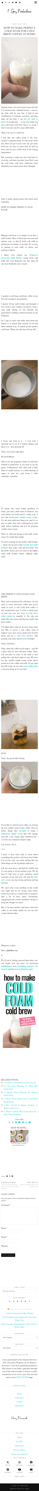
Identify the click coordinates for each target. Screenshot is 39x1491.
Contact (19, 1401)
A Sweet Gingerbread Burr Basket (19, 1313)
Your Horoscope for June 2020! (29, 1184)
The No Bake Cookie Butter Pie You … (19, 1144)
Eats (25, 24)
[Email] (30, 1122)
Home (19, 1393)
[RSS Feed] (26, 1122)
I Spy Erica (19, 1397)
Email (4, 1237)
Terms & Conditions (19, 1454)
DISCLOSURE (22, 1377)
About (19, 1437)
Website (4, 1246)
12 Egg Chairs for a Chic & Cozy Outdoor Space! (10, 1185)
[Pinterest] (12, 2)
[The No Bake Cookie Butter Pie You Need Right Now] (19, 1136)
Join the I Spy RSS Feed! (20, 1309)
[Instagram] (9, 2)
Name (4, 1228)
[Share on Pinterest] (12, 1176)
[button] (36, 2)
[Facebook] (20, 2)
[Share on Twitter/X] (9, 1176)
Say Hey (19, 1441)
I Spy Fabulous (20, 11)
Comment (6, 1205)
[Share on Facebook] (7, 1176)
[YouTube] (16, 2)
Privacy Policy (20, 1449)
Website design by (19, 1488)
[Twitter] (6, 2)
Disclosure (19, 1405)
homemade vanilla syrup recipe (23, 517)
